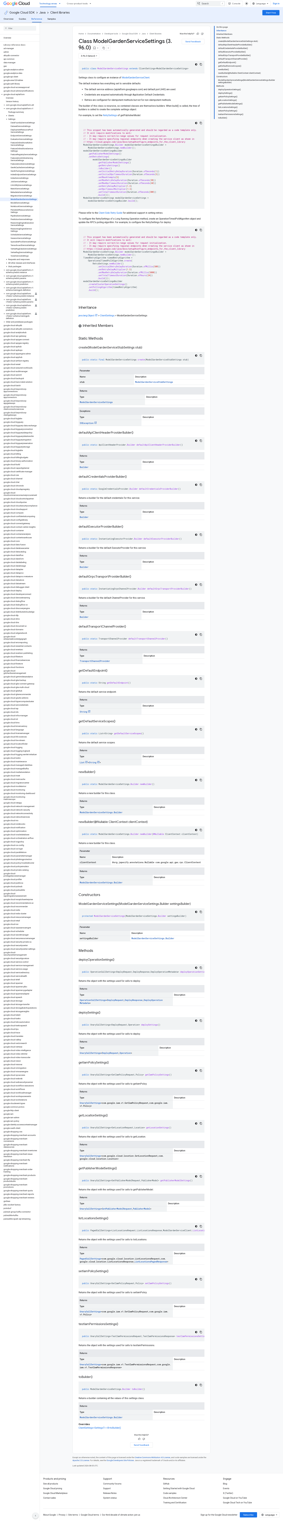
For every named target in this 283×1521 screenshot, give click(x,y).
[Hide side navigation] (35, 1516)
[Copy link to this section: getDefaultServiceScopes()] (118, 721)
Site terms (73, 1515)
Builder (84, 467)
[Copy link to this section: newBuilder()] (98, 772)
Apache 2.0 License (81, 1460)
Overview (8, 19)
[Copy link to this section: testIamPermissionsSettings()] (121, 1324)
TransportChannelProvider (95, 661)
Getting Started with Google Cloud (179, 1488)
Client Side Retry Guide (110, 212)
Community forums (112, 1484)
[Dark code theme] (196, 64)
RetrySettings (110, 115)
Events (226, 1488)
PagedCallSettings (90, 1258)
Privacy (62, 1515)
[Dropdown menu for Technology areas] (60, 3)
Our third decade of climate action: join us (121, 1515)
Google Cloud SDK (22, 12)
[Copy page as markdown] (103, 48)
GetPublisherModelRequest (117, 1208)
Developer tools (111, 34)
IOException (87, 423)
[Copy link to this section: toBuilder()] (95, 1377)
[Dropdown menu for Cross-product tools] (91, 3)
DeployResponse (134, 1000)
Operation (125, 1053)
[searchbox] (20, 28)
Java (42, 12)
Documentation (94, 34)
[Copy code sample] (201, 64)
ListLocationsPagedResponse (151, 1261)
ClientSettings (107, 315)
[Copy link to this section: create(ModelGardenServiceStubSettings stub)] (145, 347)
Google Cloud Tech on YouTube (237, 1502)
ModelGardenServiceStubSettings (154, 382)
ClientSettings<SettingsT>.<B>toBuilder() (100, 1427)
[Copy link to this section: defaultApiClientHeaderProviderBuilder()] (136, 433)
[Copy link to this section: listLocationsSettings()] (111, 1218)
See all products (50, 1484)
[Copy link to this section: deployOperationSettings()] (117, 960)
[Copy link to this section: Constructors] (104, 895)
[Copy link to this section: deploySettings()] (103, 1013)
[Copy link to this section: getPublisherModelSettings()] (120, 1168)
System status (110, 1498)
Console (236, 3)
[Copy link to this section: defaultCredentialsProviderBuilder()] (130, 477)
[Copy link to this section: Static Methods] (107, 339)
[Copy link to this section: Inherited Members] (116, 326)
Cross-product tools (77, 3)
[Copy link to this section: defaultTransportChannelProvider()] (129, 627)
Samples (51, 19)
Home (81, 34)
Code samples (169, 1493)
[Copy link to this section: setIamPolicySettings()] (111, 1271)
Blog (225, 1484)
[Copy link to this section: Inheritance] (99, 308)
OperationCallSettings (93, 1000)
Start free (271, 12)
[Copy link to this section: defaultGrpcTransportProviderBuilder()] (134, 577)
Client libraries (60, 12)
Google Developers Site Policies (120, 1460)
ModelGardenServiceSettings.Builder (101, 812)
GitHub (166, 1484)
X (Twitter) (228, 1493)
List (82, 762)
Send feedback (193, 41)
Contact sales (49, 1498)
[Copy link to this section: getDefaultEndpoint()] (110, 671)
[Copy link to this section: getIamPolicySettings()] (112, 1063)
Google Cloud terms (90, 1515)
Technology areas (48, 3)
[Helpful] (198, 34)
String (83, 711)
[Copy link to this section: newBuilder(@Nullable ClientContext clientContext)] (151, 822)
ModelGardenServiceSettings (96, 402)
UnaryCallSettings (90, 1053)
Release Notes (110, 1493)
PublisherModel (141, 1208)
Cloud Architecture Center (175, 1498)
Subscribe (248, 1514)
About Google (49, 1515)
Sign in (276, 3)
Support (107, 1488)
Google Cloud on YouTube (235, 1498)
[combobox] (210, 3)
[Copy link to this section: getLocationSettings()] (111, 1115)
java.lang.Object (86, 315)
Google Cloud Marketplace (55, 1493)
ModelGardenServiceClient (135, 77)
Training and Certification (174, 1502)
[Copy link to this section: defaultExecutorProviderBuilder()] (126, 527)
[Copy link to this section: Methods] (97, 951)
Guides (22, 19)
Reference (36, 19)
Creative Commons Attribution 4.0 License (152, 1457)
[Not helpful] (202, 34)
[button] (19, 94)
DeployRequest (115, 1000)
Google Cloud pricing (52, 1488)
